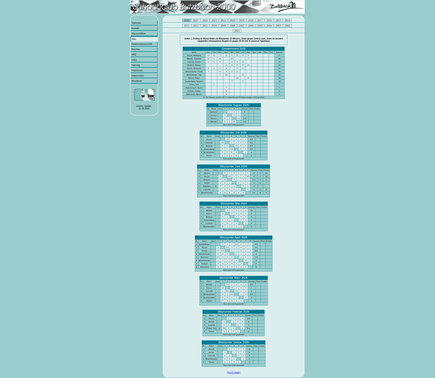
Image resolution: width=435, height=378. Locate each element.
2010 (214, 25)
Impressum (137, 70)
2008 (232, 25)
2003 (278, 25)
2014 (287, 20)
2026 (186, 20)
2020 (232, 20)
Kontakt (135, 28)
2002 (287, 25)
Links (134, 60)
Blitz (134, 39)
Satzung (136, 65)
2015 (278, 20)
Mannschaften (138, 33)
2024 (205, 20)
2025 (195, 20)
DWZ (134, 54)
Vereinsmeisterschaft (142, 44)
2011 (205, 25)
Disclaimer (137, 81)
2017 (260, 20)
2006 (251, 25)
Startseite (136, 23)
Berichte (136, 49)
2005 (260, 25)
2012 (195, 25)
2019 (241, 20)
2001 (237, 30)
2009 (223, 25)
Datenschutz (138, 75)
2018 (251, 20)
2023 (214, 20)
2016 (269, 20)
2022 (223, 20)
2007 (241, 25)
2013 (186, 25)
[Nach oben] (233, 372)
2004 (269, 25)
